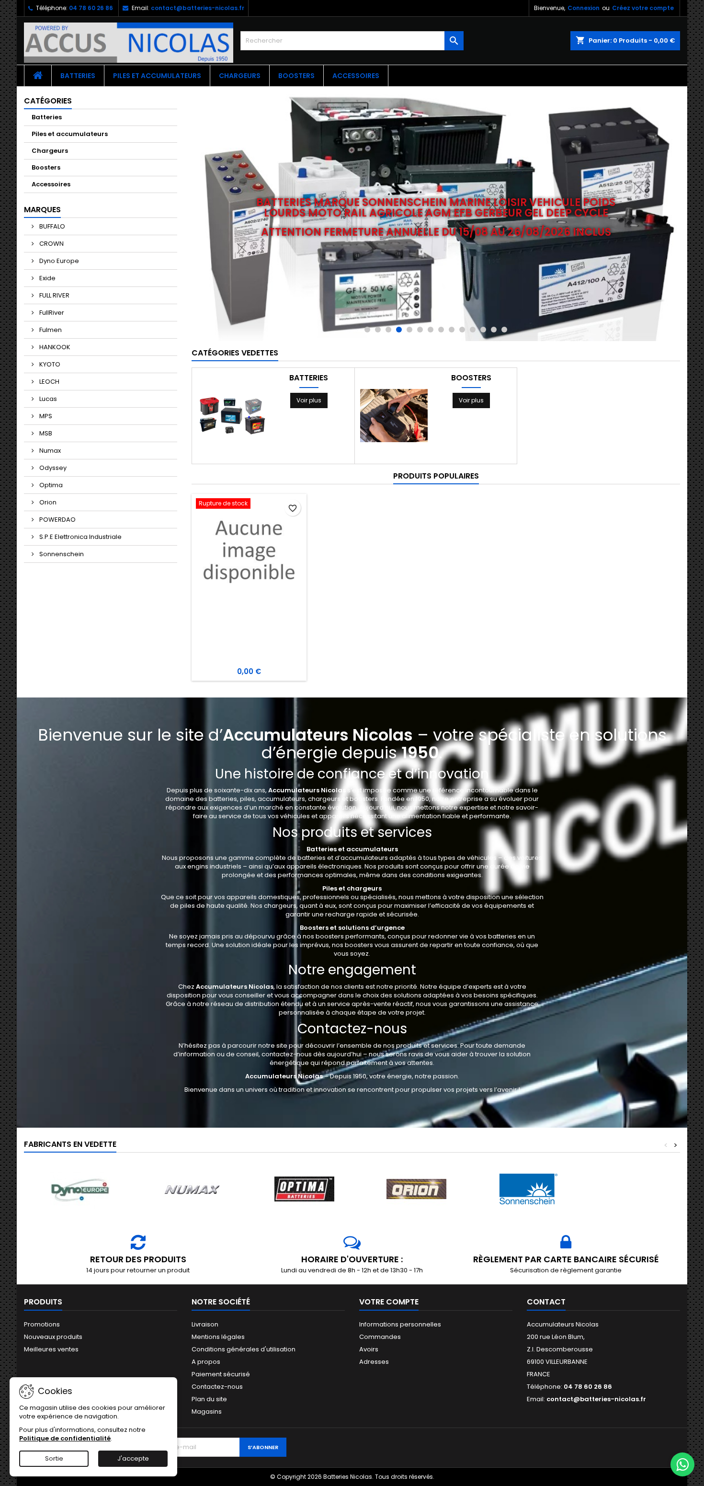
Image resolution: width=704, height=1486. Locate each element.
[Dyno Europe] (80, 1189)
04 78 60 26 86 (91, 8)
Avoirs (368, 1349)
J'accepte (133, 1458)
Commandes (380, 1336)
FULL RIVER (53, 295)
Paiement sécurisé (221, 1374)
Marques (42, 209)
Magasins (207, 1411)
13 (494, 329)
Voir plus (308, 400)
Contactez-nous (217, 1386)
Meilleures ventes (51, 1349)
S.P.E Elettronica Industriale (80, 536)
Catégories (48, 100)
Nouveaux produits (53, 1336)
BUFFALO (51, 226)
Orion (47, 502)
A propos (206, 1361)
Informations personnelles (400, 1324)
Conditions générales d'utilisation (243, 1349)
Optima (50, 485)
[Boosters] (394, 415)
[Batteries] (231, 415)
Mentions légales (218, 1336)
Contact (546, 1301)
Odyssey (52, 467)
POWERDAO (57, 519)
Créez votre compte (643, 8)
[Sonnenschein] (528, 1189)
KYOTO (49, 364)
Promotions (42, 1324)
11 (473, 329)
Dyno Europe (58, 260)
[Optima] (304, 1189)
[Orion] (416, 1189)
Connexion (584, 8)
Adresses (374, 1361)
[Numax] (192, 1189)
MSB (45, 433)
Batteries (77, 75)
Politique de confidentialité (65, 1438)
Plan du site (209, 1399)
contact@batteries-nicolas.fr (197, 8)
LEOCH (48, 381)
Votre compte (389, 1301)
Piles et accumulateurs (157, 75)
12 (483, 329)
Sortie (54, 1458)
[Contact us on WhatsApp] (682, 1464)
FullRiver (51, 312)
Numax (49, 450)
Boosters (296, 75)
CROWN (51, 243)
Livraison (205, 1324)
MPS (45, 416)
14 (504, 329)
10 (462, 329)
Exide (47, 278)
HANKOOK (54, 347)
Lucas (47, 398)
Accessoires (355, 75)
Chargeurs (240, 75)
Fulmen (50, 329)
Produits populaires (436, 475)
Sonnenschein (61, 554)
